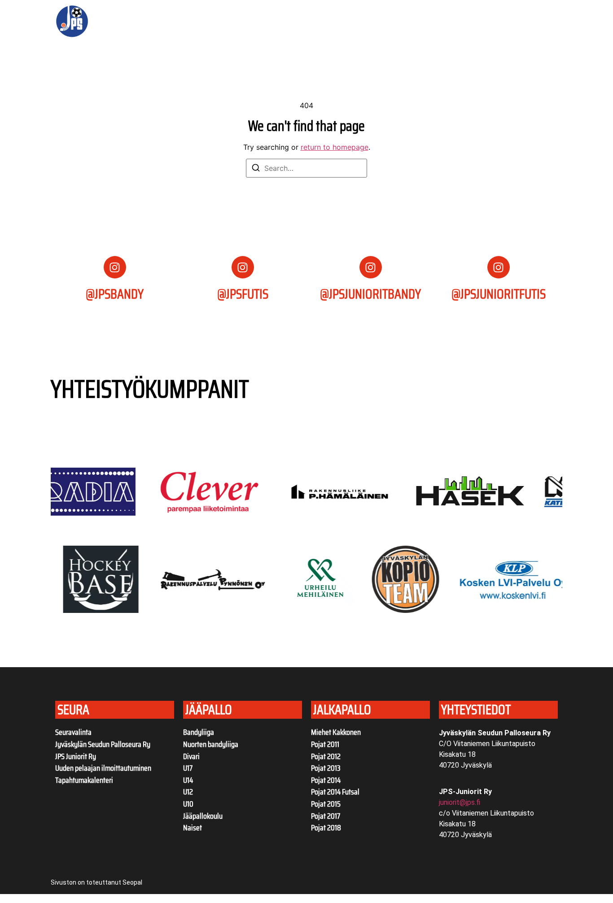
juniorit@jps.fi (459, 802)
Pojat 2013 (326, 768)
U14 (188, 780)
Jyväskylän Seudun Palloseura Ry (102, 744)
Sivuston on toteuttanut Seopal (96, 882)
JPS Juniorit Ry (75, 756)
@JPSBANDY (115, 293)
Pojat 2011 (325, 744)
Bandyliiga (198, 732)
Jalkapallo (364, 21)
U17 (188, 768)
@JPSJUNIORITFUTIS (498, 293)
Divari (191, 756)
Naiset (192, 827)
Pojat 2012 (326, 756)
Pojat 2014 (326, 780)
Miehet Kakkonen (336, 732)
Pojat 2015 (326, 804)
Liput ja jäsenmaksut (250, 21)
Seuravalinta (73, 732)
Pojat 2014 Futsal (335, 792)
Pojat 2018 (326, 827)
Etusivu (150, 21)
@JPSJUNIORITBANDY (370, 293)
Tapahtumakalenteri (84, 780)
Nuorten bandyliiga (210, 744)
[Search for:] (306, 168)
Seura (183, 21)
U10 (188, 804)
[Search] (255, 169)
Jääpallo (309, 21)
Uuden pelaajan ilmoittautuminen (103, 768)
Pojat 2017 (325, 816)
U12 (188, 792)
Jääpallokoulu (203, 816)
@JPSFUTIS (242, 293)
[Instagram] (115, 267)
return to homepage (334, 147)
